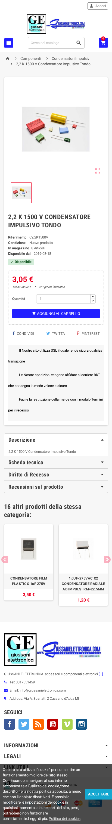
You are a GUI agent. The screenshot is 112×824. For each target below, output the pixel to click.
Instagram (81, 724)
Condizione (17, 243)
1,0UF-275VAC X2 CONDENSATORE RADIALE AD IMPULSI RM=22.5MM (83, 583)
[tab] (56, 440)
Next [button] (107, 559)
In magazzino (18, 248)
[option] (28, 565)
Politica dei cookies (64, 818)
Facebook (9, 724)
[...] (100, 674)
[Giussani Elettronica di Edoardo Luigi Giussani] (56, 23)
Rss (38, 724)
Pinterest (90, 334)
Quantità (18, 299)
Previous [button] (4, 559)
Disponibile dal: (20, 254)
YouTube (52, 724)
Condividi (25, 334)
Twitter (23, 724)
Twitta (58, 334)
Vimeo (67, 724)
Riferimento (17, 237)
